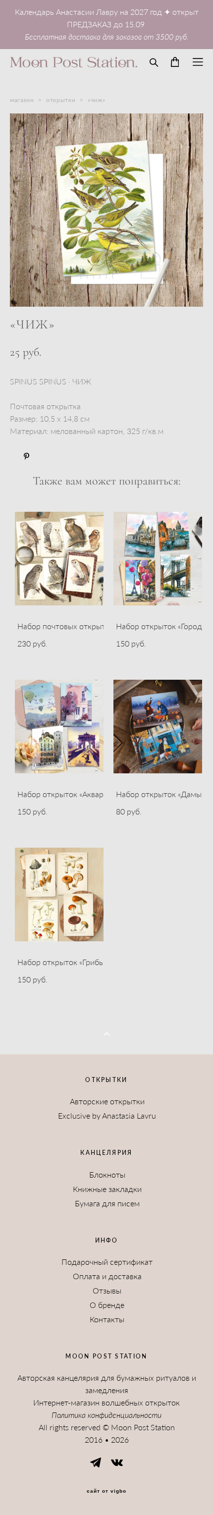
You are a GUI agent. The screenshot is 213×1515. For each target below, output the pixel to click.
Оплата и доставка (107, 1276)
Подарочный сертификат (107, 1261)
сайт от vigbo (106, 1491)
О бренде (107, 1304)
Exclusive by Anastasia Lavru (107, 1115)
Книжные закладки (107, 1189)
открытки (60, 100)
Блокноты (107, 1174)
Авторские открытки (107, 1101)
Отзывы (107, 1290)
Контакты (107, 1319)
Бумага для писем (107, 1203)
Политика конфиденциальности (106, 1414)
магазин (22, 100)
